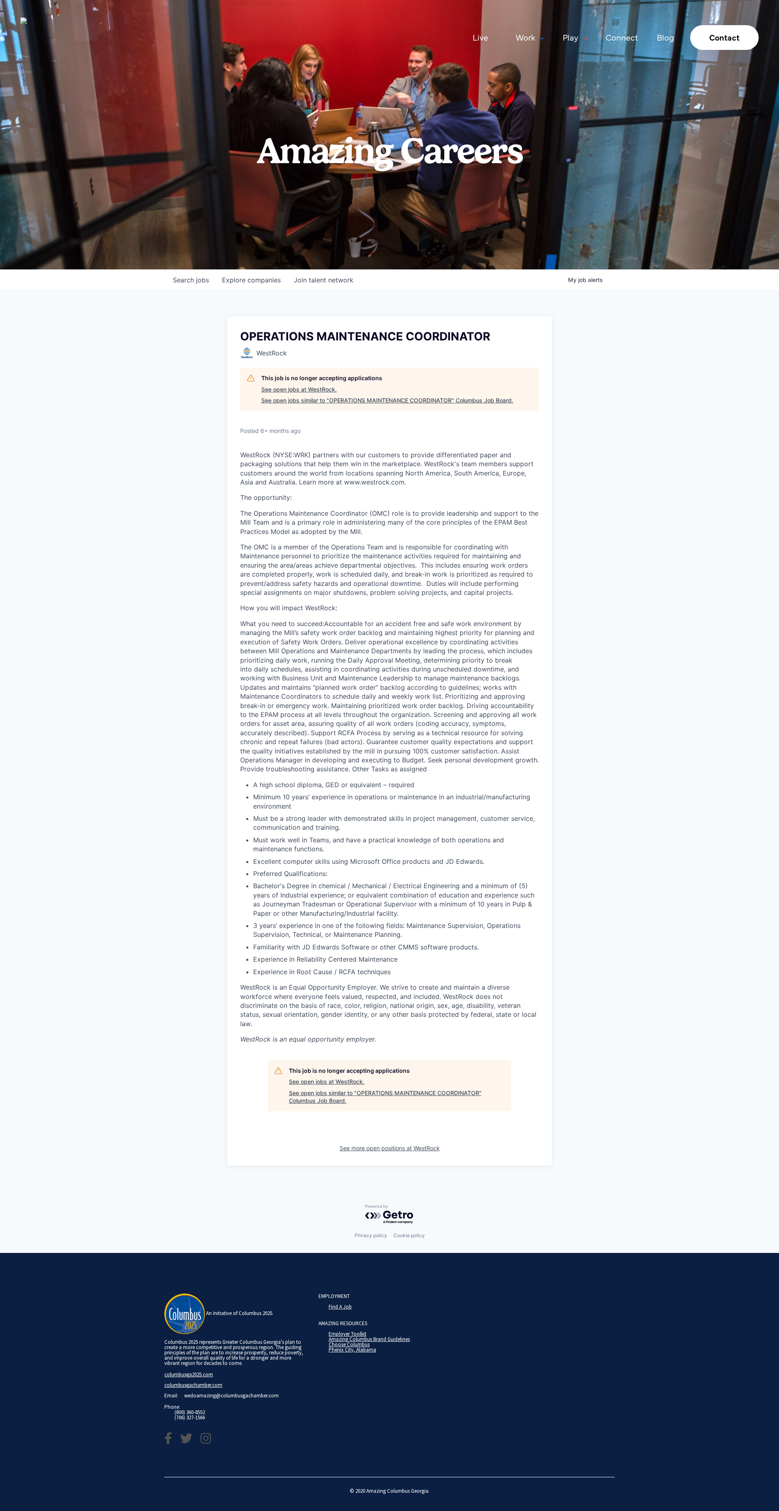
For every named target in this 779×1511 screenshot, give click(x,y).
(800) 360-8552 (189, 1412)
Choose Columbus (349, 1344)
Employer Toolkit (347, 1333)
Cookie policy (409, 1235)
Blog (665, 37)
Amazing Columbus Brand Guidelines (369, 1339)
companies (251, 280)
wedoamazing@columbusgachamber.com (231, 1395)
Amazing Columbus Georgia (397, 1490)
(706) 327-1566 (189, 1417)
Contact (724, 37)
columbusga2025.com (188, 1374)
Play (570, 37)
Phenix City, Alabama (352, 1349)
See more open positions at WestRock (390, 1148)
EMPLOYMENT (334, 1296)
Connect (622, 37)
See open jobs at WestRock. (299, 389)
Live (480, 37)
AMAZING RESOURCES (342, 1323)
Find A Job (340, 1306)
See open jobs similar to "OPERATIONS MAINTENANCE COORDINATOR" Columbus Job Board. (387, 400)
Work (525, 37)
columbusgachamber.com (193, 1385)
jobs (191, 280)
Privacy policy (371, 1235)
